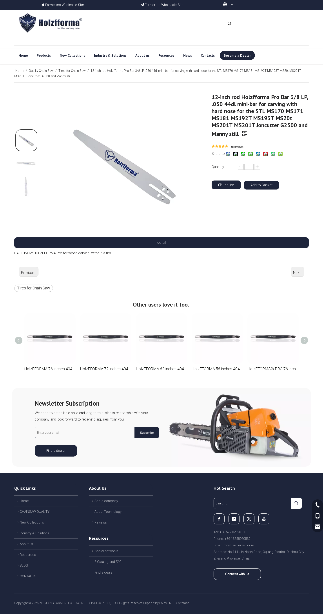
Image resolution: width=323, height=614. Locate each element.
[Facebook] (219, 518)
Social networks (106, 551)
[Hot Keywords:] (229, 23)
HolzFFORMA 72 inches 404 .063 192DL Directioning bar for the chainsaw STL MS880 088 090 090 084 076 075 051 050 (105, 369)
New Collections (32, 522)
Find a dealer (55, 451)
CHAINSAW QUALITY (34, 512)
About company (106, 501)
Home (24, 501)
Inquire (229, 185)
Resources (28, 555)
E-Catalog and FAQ (108, 562)
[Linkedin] (234, 518)
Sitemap (183, 603)
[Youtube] (263, 518)
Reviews (100, 522)
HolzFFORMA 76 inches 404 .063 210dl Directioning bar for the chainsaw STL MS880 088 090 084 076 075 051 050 (50, 369)
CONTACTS (28, 576)
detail (161, 242)
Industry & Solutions (34, 533)
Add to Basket (261, 185)
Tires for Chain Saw (33, 288)
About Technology (108, 512)
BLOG (24, 565)
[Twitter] (248, 518)
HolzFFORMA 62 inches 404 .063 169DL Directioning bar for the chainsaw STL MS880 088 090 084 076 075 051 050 (161, 369)
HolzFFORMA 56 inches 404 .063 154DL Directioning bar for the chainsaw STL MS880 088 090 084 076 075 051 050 (217, 369)
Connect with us (237, 574)
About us (26, 544)
